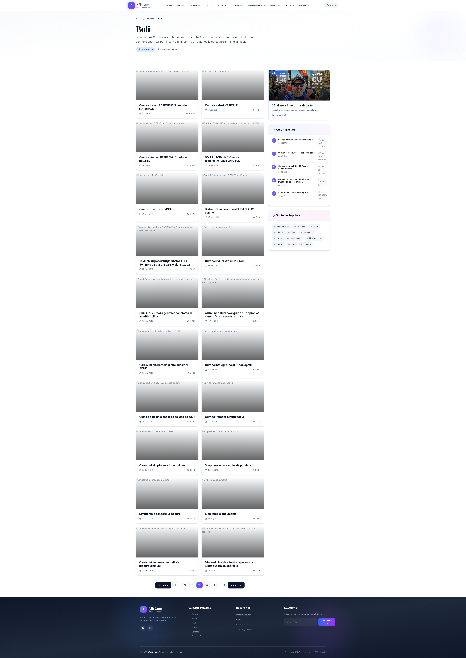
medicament (295, 238)
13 (206, 585)
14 (213, 585)
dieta (293, 232)
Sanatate (235, 5)
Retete (194, 5)
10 (185, 585)
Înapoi (165, 585)
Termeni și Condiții (244, 629)
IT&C (207, 5)
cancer (280, 244)
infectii (280, 232)
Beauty (288, 5)
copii (293, 244)
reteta (315, 226)
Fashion (273, 5)
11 (192, 585)
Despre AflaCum (243, 615)
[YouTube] (150, 628)
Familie (180, 5)
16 (223, 585)
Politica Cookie (242, 624)
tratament (308, 232)
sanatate (307, 244)
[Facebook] (143, 628)
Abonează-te (327, 622)
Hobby (220, 5)
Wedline (302, 5)
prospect (301, 226)
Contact (239, 620)
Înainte (234, 585)
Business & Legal (254, 5)
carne (279, 238)
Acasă (169, 5)
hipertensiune (315, 238)
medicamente (283, 226)
